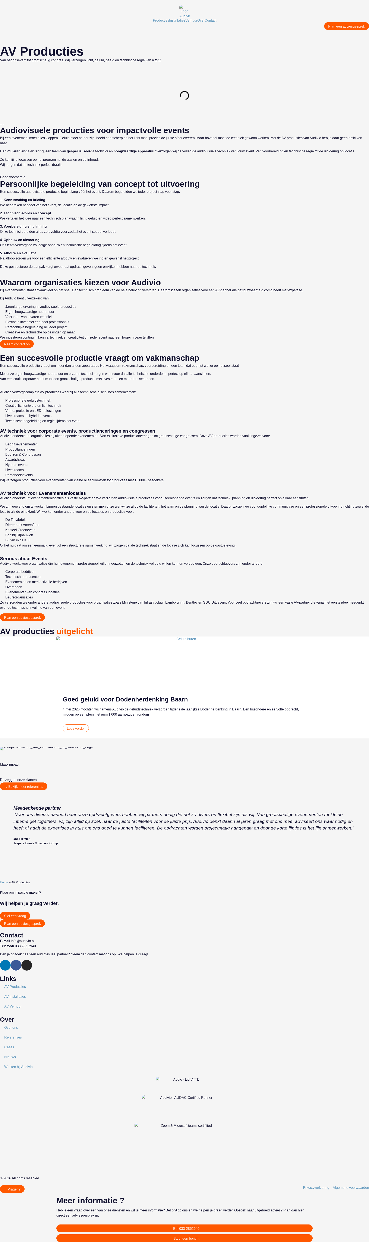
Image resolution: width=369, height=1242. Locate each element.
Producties (161, 20)
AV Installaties (15, 996)
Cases (9, 1047)
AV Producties (15, 987)
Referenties (13, 1037)
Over (201, 20)
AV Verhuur (13, 1006)
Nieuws (10, 1057)
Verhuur (191, 20)
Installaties (177, 20)
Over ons (11, 1027)
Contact (210, 20)
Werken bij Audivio (18, 1067)
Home (4, 882)
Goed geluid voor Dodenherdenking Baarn (125, 699)
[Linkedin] (5, 965)
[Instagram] (26, 965)
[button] (2, 688)
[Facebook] (16, 965)
